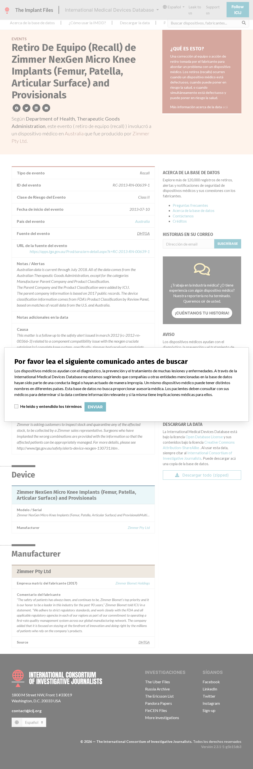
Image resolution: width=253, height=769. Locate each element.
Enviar (95, 406)
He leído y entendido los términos (51, 406)
